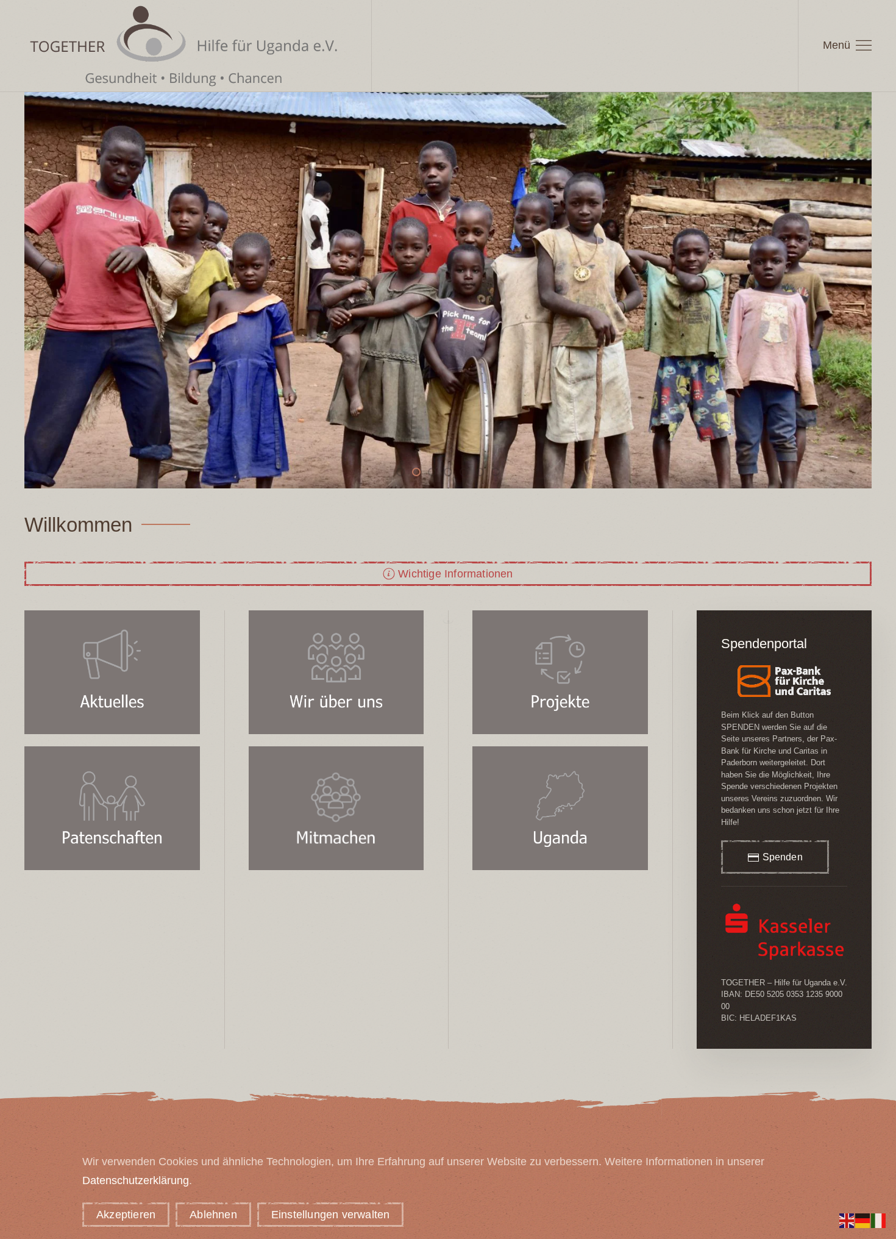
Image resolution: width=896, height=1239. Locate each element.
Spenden (783, 857)
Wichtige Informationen (455, 574)
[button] (847, 45)
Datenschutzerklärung (135, 1180)
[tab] (400, 472)
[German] (863, 1220)
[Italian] (879, 1220)
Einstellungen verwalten (330, 1215)
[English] (847, 1220)
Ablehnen (213, 1215)
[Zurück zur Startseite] (185, 45)
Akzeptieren (125, 1215)
